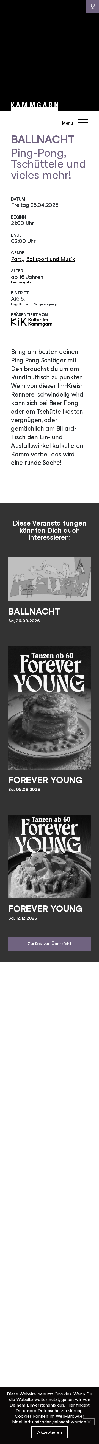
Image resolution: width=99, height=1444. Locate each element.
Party (17, 259)
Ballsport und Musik (50, 259)
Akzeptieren (49, 1432)
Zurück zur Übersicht (49, 943)
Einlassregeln (21, 282)
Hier (70, 1405)
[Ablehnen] (89, 1421)
